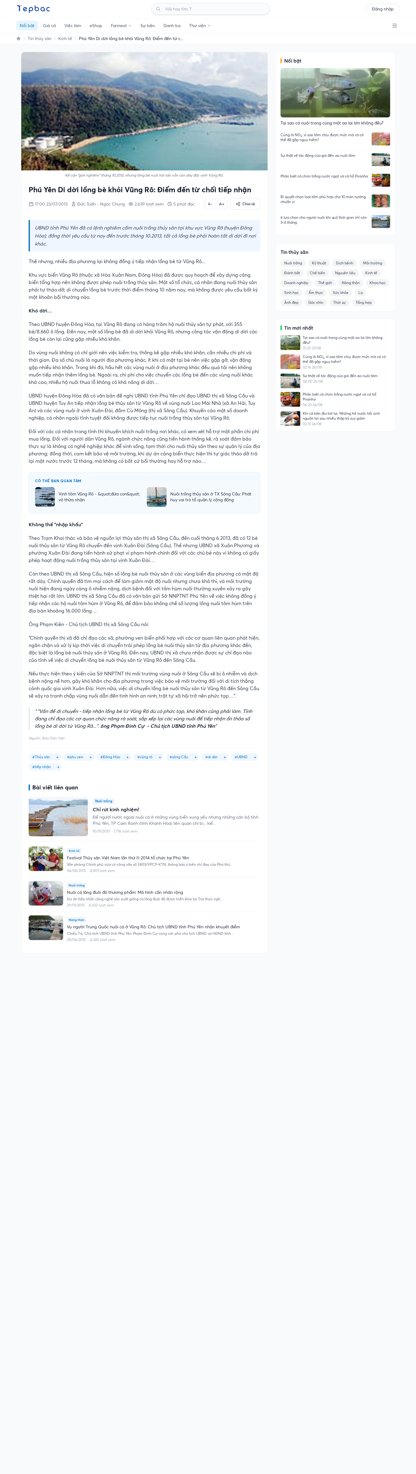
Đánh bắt (292, 273)
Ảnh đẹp (291, 302)
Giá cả (49, 25)
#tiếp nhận (41, 766)
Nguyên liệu (345, 273)
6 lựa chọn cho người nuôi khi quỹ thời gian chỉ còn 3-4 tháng (324, 220)
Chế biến (317, 273)
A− (210, 204)
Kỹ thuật (319, 263)
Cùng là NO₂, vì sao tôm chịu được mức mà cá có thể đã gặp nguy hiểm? (322, 137)
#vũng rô (144, 757)
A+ (221, 204)
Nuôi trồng (293, 263)
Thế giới (325, 282)
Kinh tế (65, 38)
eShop (96, 25)
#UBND (241, 757)
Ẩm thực (316, 292)
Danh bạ (172, 25)
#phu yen (75, 757)
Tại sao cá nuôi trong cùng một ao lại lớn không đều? (342, 340)
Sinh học (291, 292)
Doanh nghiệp (296, 282)
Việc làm (72, 25)
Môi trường (372, 263)
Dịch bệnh (344, 263)
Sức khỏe (341, 292)
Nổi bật (27, 25)
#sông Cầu (179, 757)
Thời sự (339, 302)
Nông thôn (351, 282)
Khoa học (378, 282)
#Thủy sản (41, 757)
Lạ (360, 292)
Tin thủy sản (39, 38)
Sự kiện (147, 25)
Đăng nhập (383, 9)
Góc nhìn (315, 302)
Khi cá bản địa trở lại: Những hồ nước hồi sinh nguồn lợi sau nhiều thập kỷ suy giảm (341, 416)
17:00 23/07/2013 (51, 204)
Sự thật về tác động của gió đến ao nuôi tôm (318, 155)
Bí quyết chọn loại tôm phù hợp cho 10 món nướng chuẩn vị (323, 199)
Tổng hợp (364, 302)
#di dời (211, 757)
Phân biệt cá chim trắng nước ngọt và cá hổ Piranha (324, 176)
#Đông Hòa (110, 757)
